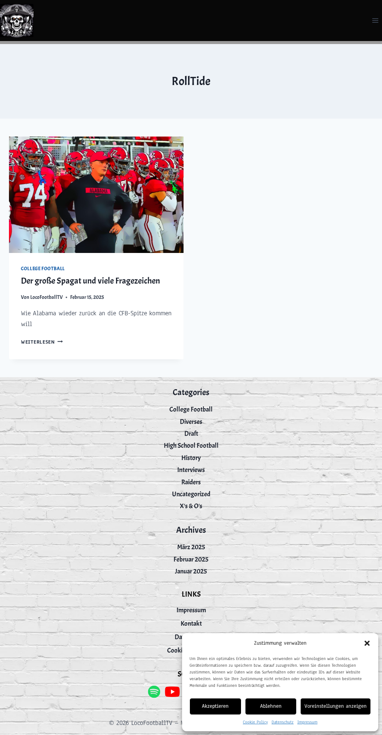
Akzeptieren (215, 706)
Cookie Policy (255, 722)
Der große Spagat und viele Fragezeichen (90, 280)
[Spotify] (154, 692)
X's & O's (191, 506)
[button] (367, 643)
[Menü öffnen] (375, 20)
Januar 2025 (191, 571)
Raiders (191, 482)
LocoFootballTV (46, 297)
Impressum (307, 722)
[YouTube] (173, 692)
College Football (43, 269)
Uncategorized (191, 494)
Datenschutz (283, 722)
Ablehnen (271, 706)
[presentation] (96, 195)
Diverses (191, 421)
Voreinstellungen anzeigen (335, 706)
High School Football (191, 445)
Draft (191, 433)
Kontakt (191, 623)
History (191, 458)
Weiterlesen (42, 341)
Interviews (191, 470)
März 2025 (191, 547)
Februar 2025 (191, 559)
